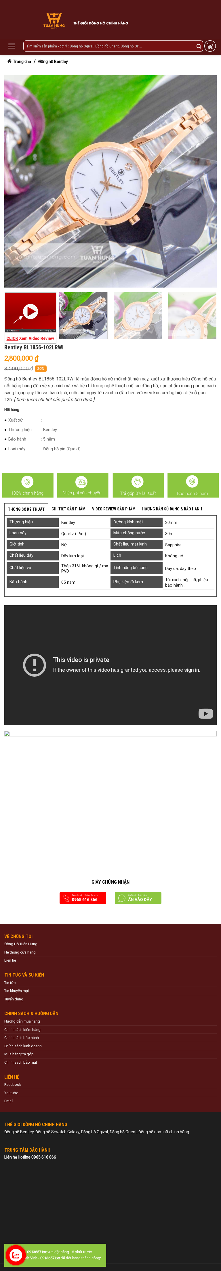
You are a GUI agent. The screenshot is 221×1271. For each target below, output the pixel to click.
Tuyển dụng (13, 999)
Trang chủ (22, 61)
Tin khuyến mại (16, 991)
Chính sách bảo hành (21, 1037)
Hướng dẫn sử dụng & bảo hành (172, 509)
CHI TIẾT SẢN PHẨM (68, 509)
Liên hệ (10, 960)
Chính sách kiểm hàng (22, 1029)
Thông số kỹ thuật (26, 509)
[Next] (205, 181)
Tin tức (10, 983)
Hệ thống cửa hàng (20, 952)
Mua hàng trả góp (19, 1054)
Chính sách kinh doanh (23, 1046)
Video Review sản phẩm (114, 509)
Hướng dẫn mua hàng (22, 1021)
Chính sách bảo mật (20, 1062)
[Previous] (16, 181)
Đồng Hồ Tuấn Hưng (20, 944)
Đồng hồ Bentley (53, 61)
